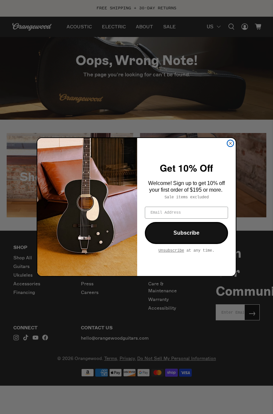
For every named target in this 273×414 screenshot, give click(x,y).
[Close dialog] (230, 143)
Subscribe (186, 233)
